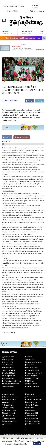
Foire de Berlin (8, 359)
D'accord (37, 444)
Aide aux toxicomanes (33, 399)
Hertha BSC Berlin (10, 373)
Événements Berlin (9, 410)
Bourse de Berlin (31, 367)
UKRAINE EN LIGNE (32, 378)
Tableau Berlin (9, 394)
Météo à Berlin (31, 397)
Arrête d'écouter (22, 137)
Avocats (29, 357)
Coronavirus (30, 408)
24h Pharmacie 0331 (33, 424)
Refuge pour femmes (10, 397)
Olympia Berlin (9, 357)
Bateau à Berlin (31, 384)
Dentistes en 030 (32, 416)
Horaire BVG (30, 359)
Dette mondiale (31, 376)
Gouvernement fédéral (34, 373)
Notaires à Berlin (9, 386)
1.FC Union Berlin (9, 370)
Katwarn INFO (8, 362)
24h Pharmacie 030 (33, 421)
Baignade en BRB (10, 402)
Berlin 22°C (11, 11)
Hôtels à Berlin (8, 405)
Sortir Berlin (8, 424)
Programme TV (9, 418)
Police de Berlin (31, 402)
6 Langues (35, 8)
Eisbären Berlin (9, 367)
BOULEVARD (6, 100)
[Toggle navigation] (4, 21)
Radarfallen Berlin (32, 370)
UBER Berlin (30, 381)
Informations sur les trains (12, 381)
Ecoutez (7, 137)
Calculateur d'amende (11, 384)
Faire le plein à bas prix (34, 362)
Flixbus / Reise (9, 408)
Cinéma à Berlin (8, 378)
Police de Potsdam (32, 405)
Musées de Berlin (10, 413)
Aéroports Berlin (9, 416)
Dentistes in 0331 (32, 418)
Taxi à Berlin (30, 394)
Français (35, 5)
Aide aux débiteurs (32, 386)
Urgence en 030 (31, 410)
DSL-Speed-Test (9, 376)
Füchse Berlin (8, 365)
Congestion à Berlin (10, 421)
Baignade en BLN (10, 399)
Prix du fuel (30, 365)
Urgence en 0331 (32, 413)
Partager (30, 101)
